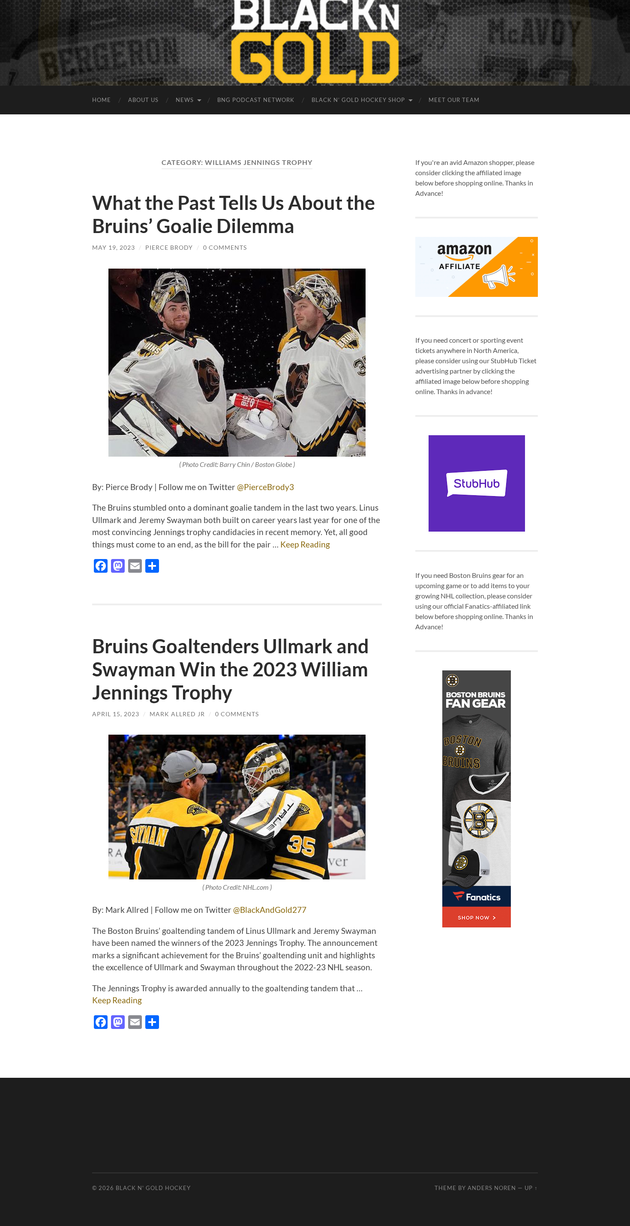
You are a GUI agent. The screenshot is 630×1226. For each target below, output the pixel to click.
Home (101, 99)
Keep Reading (305, 544)
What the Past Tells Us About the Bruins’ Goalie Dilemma (233, 214)
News (185, 99)
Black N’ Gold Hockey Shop (358, 99)
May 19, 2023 (113, 247)
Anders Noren (492, 1187)
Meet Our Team (454, 99)
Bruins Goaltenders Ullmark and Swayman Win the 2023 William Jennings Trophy (230, 669)
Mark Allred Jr (177, 714)
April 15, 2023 (115, 714)
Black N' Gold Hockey (153, 1187)
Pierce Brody (169, 247)
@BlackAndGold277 (269, 910)
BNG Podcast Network (255, 99)
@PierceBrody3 (265, 487)
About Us (143, 99)
